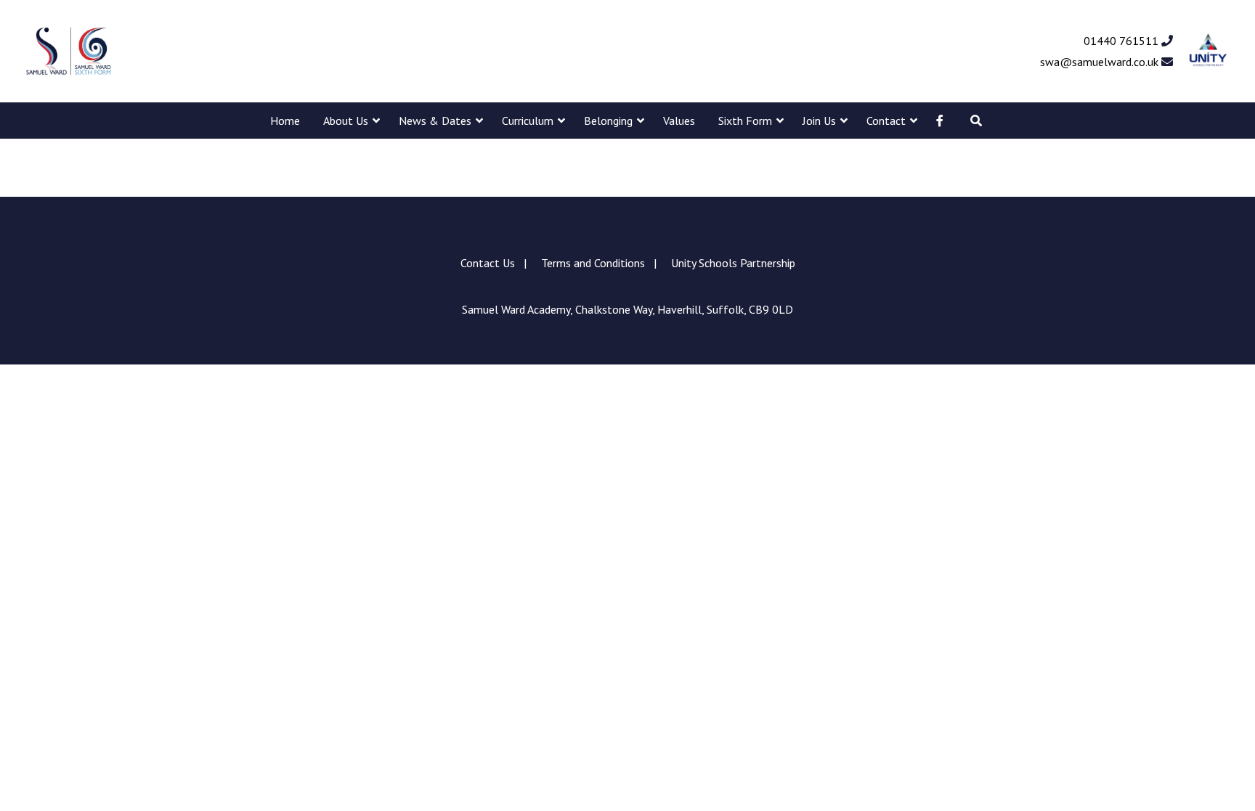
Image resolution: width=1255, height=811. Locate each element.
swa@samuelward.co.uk (1100, 61)
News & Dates (435, 120)
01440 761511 (1122, 40)
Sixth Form (745, 120)
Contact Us (487, 263)
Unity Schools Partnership (733, 263)
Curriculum (527, 120)
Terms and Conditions (593, 263)
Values (679, 120)
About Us (345, 120)
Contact (886, 120)
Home (285, 120)
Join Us (819, 120)
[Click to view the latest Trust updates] (1208, 51)
